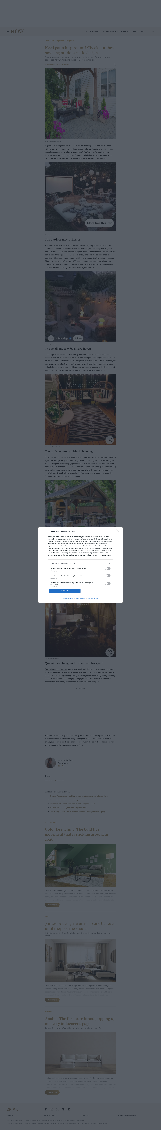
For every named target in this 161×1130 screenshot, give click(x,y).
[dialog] (80, 565)
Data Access (80, 598)
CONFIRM (65, 591)
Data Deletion (68, 598)
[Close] (118, 531)
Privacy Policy (93, 598)
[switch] (108, 568)
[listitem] (80, 563)
